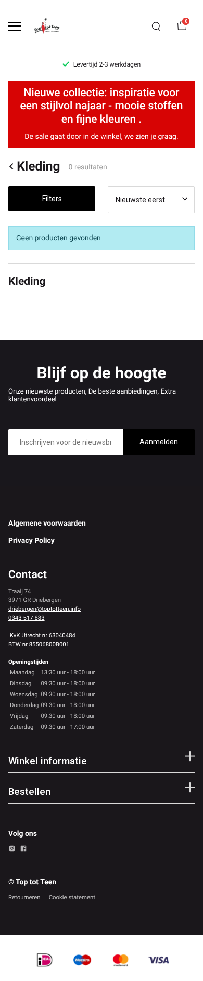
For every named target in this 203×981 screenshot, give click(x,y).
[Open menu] (14, 26)
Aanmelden (158, 442)
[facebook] (23, 850)
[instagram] (12, 850)
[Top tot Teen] (50, 26)
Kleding (38, 166)
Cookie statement (72, 897)
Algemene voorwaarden (47, 523)
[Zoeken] (156, 27)
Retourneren (24, 897)
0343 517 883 (26, 617)
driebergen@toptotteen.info (44, 608)
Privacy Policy (31, 541)
